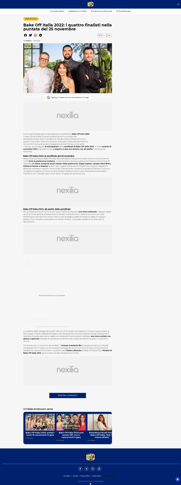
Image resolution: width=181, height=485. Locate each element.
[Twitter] (85, 467)
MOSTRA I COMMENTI (67, 395)
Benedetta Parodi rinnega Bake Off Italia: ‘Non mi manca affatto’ (102, 435)
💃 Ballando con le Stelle (77, 11)
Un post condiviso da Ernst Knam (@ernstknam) (52, 326)
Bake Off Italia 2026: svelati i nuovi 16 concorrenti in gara (40, 434)
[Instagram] (91, 467)
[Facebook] (79, 467)
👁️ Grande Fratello (57, 11)
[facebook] (25, 37)
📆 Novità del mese (123, 11)
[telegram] (40, 37)
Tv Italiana (27, 41)
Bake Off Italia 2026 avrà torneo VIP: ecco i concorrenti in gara (71, 435)
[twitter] (30, 37)
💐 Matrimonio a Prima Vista (101, 11)
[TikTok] (98, 467)
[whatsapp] (35, 37)
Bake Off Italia (30, 19)
